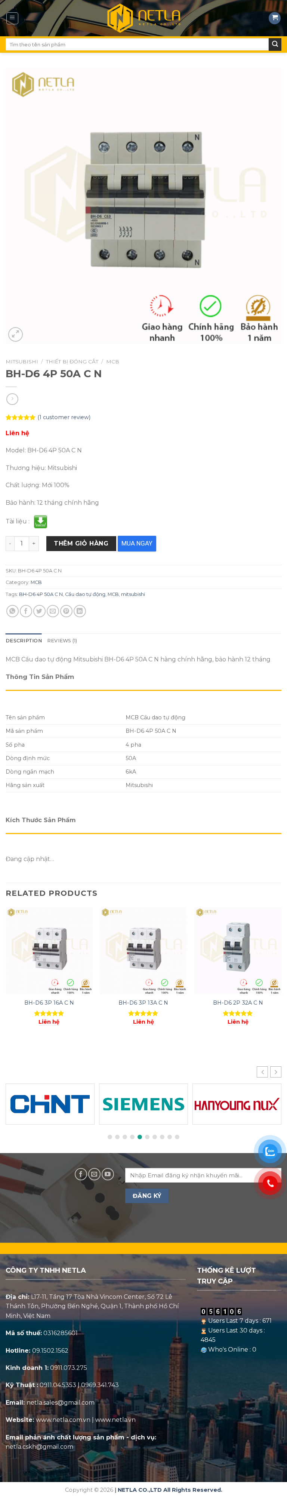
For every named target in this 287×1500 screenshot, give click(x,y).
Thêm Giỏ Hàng (81, 543)
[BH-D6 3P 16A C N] (49, 950)
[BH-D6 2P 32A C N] (237, 950)
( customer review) (63, 417)
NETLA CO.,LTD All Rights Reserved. (170, 1490)
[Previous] (6, 972)
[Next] (281, 972)
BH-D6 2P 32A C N (238, 1002)
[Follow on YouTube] (108, 1174)
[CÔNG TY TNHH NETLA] (143, 18)
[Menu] (12, 18)
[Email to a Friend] (53, 611)
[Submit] (275, 44)
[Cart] (275, 18)
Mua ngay (136, 543)
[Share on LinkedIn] (80, 611)
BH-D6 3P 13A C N (143, 1002)
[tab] (24, 640)
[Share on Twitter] (39, 611)
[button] (275, 1072)
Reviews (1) (62, 640)
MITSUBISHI (22, 362)
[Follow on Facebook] (81, 1174)
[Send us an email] (94, 1174)
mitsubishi (133, 594)
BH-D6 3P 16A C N (49, 1002)
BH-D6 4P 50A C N (41, 594)
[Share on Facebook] (26, 611)
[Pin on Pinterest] (66, 611)
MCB (112, 362)
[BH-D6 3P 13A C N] (143, 950)
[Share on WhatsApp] (12, 611)
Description (24, 640)
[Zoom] (15, 334)
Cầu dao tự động (85, 594)
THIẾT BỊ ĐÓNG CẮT (72, 362)
